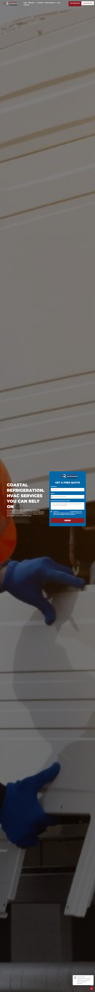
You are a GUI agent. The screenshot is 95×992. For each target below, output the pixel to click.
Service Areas (49, 2)
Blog (59, 2)
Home (25, 2)
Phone (52, 493)
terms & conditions (64, 511)
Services (31, 2)
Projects (40, 2)
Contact (26, 4)
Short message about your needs (60, 500)
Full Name (54, 486)
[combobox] (52, 497)
